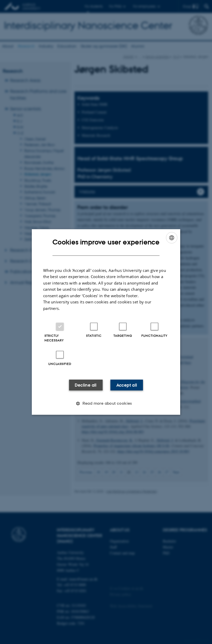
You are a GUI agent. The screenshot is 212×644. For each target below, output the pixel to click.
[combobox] (171, 237)
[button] (106, 403)
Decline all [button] (85, 385)
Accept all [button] (126, 385)
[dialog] (106, 322)
